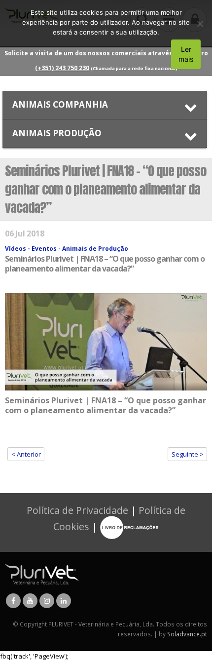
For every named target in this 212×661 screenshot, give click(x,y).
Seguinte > (188, 454)
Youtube (30, 600)
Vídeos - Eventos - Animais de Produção (66, 248)
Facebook (13, 600)
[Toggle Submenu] (104, 105)
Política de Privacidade (77, 510)
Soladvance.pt (187, 634)
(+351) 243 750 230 (62, 68)
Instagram (46, 600)
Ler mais (185, 54)
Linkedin (63, 600)
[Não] (200, 24)
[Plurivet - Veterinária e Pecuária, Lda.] (42, 574)
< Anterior (26, 454)
